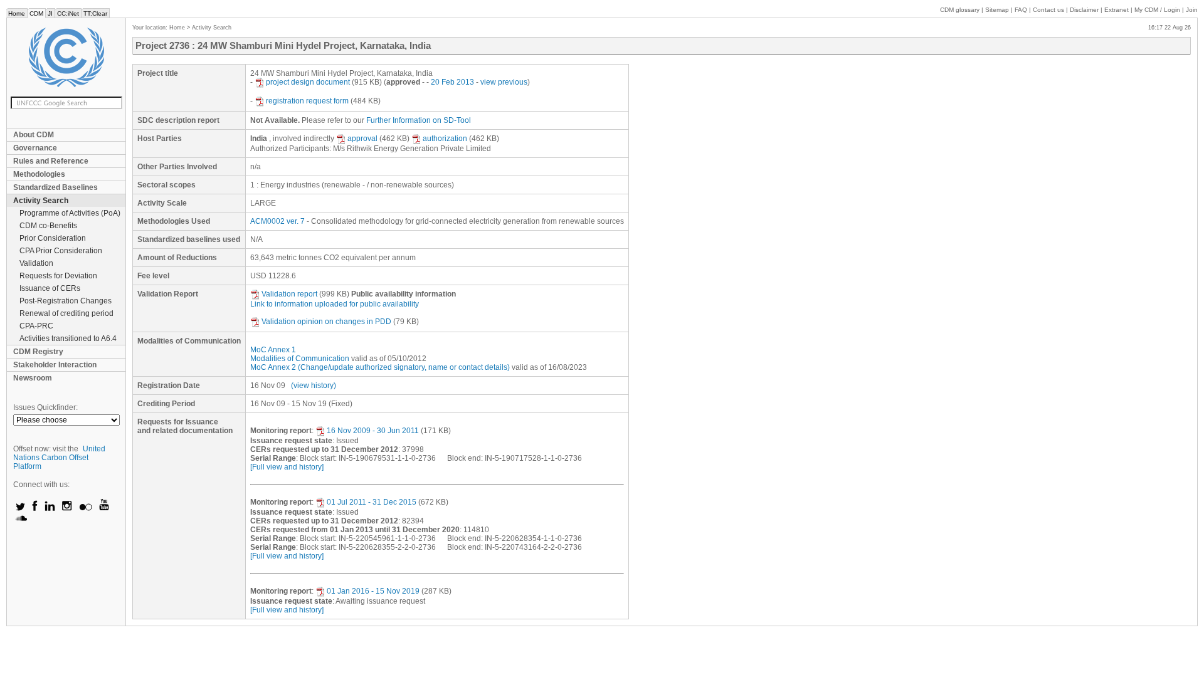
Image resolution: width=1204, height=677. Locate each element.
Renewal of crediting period (66, 313)
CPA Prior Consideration (60, 250)
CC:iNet (68, 13)
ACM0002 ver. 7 (277, 221)
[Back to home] (66, 57)
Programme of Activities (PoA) (69, 213)
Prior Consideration (52, 238)
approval (362, 138)
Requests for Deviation (58, 275)
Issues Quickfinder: (45, 407)
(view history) (313, 385)
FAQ (1021, 9)
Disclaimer (1084, 9)
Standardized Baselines (55, 187)
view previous (503, 82)
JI (50, 13)
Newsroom (32, 378)
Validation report (289, 294)
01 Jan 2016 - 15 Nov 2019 (373, 591)
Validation (36, 263)
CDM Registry (38, 351)
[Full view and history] (287, 467)
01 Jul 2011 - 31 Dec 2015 (371, 502)
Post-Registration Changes (65, 301)
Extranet (1116, 9)
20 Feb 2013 (452, 82)
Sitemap (997, 9)
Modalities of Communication (299, 358)
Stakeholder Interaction (55, 364)
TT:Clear (95, 13)
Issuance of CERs (49, 288)
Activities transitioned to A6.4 (68, 338)
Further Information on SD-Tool (418, 120)
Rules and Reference (50, 161)
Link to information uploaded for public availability (334, 304)
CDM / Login (1158, 9)
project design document (308, 82)
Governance (35, 148)
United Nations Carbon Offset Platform (59, 457)
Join (1192, 9)
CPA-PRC (36, 326)
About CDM (33, 134)
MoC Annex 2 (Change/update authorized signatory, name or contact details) (380, 367)
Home (16, 13)
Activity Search (40, 200)
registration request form (307, 101)
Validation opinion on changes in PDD (326, 321)
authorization (445, 138)
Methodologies (39, 174)
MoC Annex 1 (273, 349)
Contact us (1048, 9)
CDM (36, 13)
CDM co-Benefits (48, 225)
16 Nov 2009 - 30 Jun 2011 (373, 430)
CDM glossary (960, 9)
